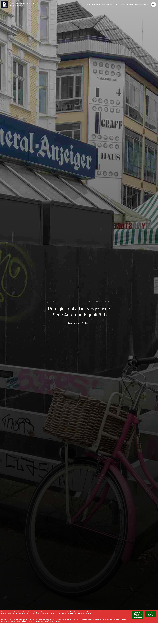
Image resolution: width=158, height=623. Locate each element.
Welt (115, 4)
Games (123, 4)
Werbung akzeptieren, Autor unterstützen (137, 615)
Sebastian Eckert (74, 323)
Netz (93, 4)
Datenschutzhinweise (142, 4)
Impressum (130, 4)
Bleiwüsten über (107, 4)
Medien (98, 4)
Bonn (88, 4)
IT (118, 4)
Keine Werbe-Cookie (150, 614)
